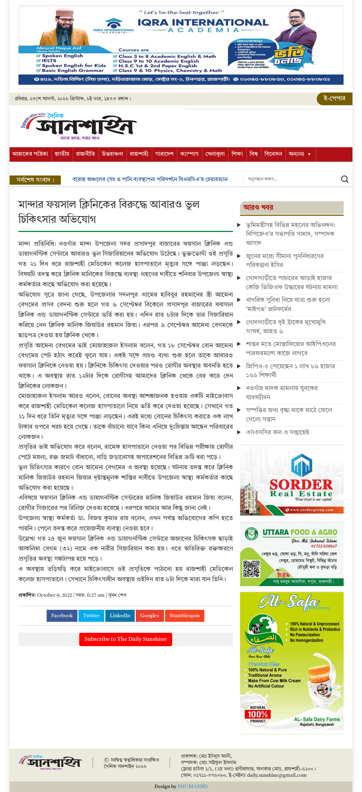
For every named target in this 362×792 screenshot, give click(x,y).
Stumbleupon (185, 615)
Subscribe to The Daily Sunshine (125, 639)
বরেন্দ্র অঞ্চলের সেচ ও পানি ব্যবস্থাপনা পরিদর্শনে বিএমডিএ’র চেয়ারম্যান (150, 180)
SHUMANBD (192, 786)
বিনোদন (273, 154)
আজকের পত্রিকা (30, 154)
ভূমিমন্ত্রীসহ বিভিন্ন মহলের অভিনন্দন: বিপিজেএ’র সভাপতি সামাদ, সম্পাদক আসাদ (290, 234)
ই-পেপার (334, 98)
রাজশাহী (139, 154)
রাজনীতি (85, 154)
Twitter (91, 615)
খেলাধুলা (215, 154)
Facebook (62, 615)
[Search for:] (297, 179)
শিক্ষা (237, 154)
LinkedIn (120, 615)
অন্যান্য (296, 154)
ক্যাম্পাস (189, 154)
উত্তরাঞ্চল (112, 154)
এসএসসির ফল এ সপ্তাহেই (277, 432)
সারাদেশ (164, 154)
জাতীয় (62, 154)
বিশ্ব (254, 154)
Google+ (149, 615)
